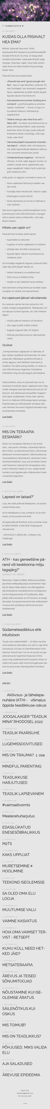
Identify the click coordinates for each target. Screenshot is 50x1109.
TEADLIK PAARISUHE (21, 733)
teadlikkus (20, 574)
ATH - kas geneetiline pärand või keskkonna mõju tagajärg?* (24, 564)
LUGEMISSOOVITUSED (22, 744)
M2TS (7, 843)
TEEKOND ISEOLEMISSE (23, 882)
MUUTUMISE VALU (19, 910)
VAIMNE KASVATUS (19, 921)
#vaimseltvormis (16, 805)
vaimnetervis (7, 574)
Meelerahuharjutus (18, 816)
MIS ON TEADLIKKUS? (21, 1036)
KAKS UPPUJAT (16, 854)
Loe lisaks (7, 416)
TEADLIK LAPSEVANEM (23, 794)
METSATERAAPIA (17, 965)
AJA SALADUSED (17, 1063)
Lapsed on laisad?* (18, 497)
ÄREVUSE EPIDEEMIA (21, 1075)
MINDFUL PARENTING (21, 766)
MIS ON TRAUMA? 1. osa (23, 755)
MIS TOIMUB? (14, 1025)
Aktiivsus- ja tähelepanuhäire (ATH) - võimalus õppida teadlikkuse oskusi (24, 700)
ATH (14, 574)
